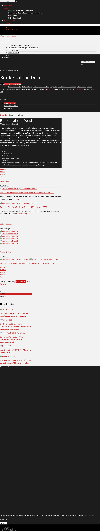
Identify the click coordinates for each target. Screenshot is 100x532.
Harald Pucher (9, 165)
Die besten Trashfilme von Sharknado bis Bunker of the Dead (27, 193)
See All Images (5, 229)
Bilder (6, 111)
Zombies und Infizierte (12, 84)
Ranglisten (8, 5)
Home (5, 27)
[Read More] (19, 199)
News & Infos (8, 108)
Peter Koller (20, 89)
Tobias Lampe (42, 89)
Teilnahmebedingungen (10, 530)
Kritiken (7, 23)
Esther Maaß (81, 87)
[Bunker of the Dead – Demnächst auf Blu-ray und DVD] (18, 203)
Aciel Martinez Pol (14, 87)
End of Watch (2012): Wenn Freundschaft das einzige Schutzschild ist (12, 339)
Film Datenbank (13, 15)
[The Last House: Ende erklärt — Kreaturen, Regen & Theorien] (6, 309)
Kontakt (6, 32)
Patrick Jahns (11, 89)
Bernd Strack (60, 89)
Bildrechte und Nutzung (10, 529)
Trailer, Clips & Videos (11, 106)
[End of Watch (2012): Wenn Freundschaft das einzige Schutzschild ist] (13, 333)
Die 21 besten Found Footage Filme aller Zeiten (25, 13)
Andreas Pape (27, 87)
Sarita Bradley (31, 89)
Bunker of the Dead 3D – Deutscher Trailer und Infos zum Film (27, 263)
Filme (6, 8)
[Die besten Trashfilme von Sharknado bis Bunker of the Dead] (18, 189)
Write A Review (21, 281)
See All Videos (5, 257)
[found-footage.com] (8, 36)
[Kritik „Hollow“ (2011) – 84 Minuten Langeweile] (6, 346)
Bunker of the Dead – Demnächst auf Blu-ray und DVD (23, 207)
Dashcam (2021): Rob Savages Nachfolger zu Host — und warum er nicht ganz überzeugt (16, 326)
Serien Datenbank (14, 18)
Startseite (3, 115)
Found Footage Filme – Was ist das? (21, 10)
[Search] (16, 1)
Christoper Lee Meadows (67, 87)
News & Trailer (9, 20)
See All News (4, 186)
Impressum (7, 527)
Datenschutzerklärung (10, 528)
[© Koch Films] (9, 231)
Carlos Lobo (37, 87)
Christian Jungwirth (49, 87)
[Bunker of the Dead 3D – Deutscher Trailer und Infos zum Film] (30, 259)
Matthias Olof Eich (72, 89)
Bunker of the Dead (10, 103)
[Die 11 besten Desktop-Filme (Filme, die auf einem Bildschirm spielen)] (7, 356)
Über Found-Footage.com (11, 29)
